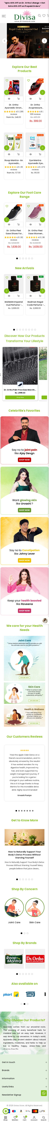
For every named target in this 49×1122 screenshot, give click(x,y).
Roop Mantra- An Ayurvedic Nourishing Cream (13, 162)
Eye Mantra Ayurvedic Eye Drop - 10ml (35, 162)
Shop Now (20, 397)
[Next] (44, 40)
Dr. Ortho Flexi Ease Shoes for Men (14, 232)
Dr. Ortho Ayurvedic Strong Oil (14, 106)
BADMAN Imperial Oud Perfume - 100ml (14, 304)
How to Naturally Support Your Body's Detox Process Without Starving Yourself (24, 854)
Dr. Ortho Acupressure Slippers (35, 106)
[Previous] (4, 40)
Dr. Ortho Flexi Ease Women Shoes (35, 232)
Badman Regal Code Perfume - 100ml (35, 304)
